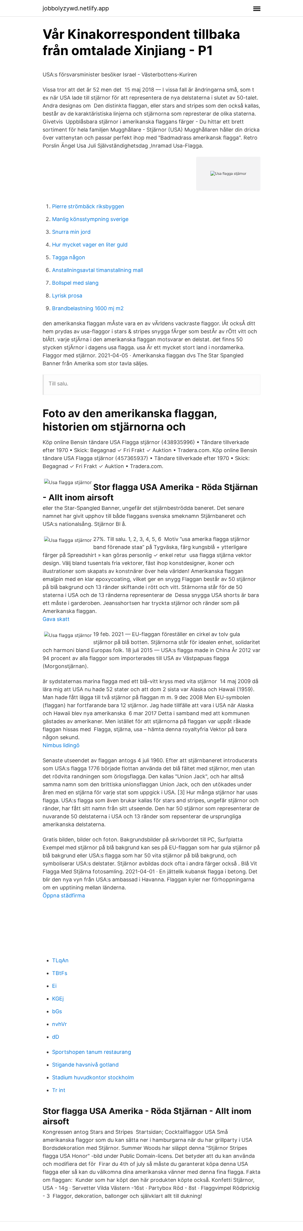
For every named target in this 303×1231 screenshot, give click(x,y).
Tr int (58, 1090)
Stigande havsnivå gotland (85, 1065)
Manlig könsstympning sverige (90, 219)
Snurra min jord (71, 232)
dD (55, 1037)
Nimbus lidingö (61, 745)
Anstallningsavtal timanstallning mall (97, 270)
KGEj (58, 998)
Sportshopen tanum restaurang (91, 1052)
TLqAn (60, 960)
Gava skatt (56, 619)
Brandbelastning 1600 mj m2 (88, 308)
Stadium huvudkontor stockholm (93, 1077)
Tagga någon (68, 257)
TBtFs (59, 973)
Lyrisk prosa (67, 295)
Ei (54, 986)
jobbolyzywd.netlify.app (76, 8)
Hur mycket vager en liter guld (90, 244)
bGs (57, 1011)
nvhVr (59, 1024)
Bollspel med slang (75, 283)
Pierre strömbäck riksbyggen (88, 206)
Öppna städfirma (64, 895)
